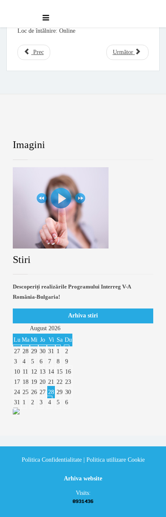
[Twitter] (59, 123)
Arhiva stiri (83, 315)
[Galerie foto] (83, 208)
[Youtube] (92, 123)
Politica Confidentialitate (52, 460)
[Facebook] (27, 123)
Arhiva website (83, 478)
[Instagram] (125, 123)
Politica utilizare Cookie (115, 460)
